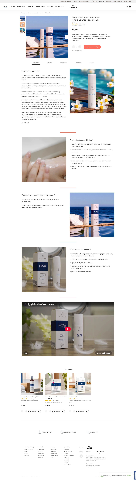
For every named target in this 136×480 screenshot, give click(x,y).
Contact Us (66, 461)
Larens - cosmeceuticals (33, 13)
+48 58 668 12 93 (100, 450)
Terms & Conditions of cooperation (69, 456)
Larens (25, 451)
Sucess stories (41, 449)
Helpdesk (66, 462)
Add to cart (90, 47)
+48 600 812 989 (100, 451)
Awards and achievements (54, 452)
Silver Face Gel (73, 397)
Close (132, 473)
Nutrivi (26, 453)
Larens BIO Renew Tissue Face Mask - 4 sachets (56, 397)
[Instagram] (81, 456)
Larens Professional (28, 449)
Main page (23, 13)
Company (53, 447)
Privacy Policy (37, 476)
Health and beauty (29, 447)
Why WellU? (53, 449)
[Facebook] (81, 447)
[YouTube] (81, 451)
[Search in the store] (127, 6)
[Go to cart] (130, 6)
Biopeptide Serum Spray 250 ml (30, 397)
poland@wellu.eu (99, 453)
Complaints (66, 459)
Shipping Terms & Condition (68, 452)
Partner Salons (41, 455)
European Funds (67, 464)
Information (67, 447)
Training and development (41, 452)
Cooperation (41, 447)
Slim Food (26, 455)
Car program (40, 457)
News (52, 457)
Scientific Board (54, 455)
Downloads (66, 449)
